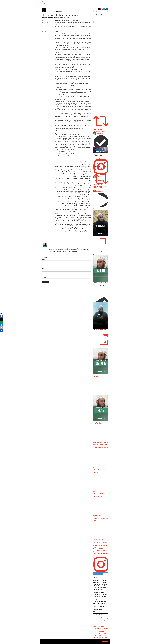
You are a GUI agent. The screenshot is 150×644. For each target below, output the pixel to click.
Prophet (99, 630)
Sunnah (99, 635)
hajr (99, 622)
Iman (101, 622)
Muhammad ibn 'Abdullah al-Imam (47, 17)
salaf (105, 631)
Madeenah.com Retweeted (99, 131)
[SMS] (1, 324)
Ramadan (95, 631)
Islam (46, 29)
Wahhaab (106, 637)
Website (44, 277)
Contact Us (104, 580)
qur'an (102, 629)
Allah (94, 618)
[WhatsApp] (1, 322)
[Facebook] (1, 316)
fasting (103, 620)
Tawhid (99, 637)
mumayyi (103, 628)
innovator (103, 622)
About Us (103, 598)
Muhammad (99, 628)
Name (43, 268)
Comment (44, 259)
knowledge (104, 624)
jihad (50, 29)
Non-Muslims (56, 17)
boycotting (106, 618)
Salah (105, 633)
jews (48, 29)
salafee (94, 633)
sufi (96, 635)
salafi (98, 633)
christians (43, 29)
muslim (106, 628)
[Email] (1, 327)
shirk (94, 635)
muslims (43, 31)
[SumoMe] (1, 330)
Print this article (45, 24)
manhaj (102, 626)
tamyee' (105, 635)
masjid (94, 628)
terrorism (46, 31)
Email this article (46, 22)
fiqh (105, 620)
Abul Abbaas (67, 17)
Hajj (97, 622)
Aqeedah (97, 618)
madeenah (94, 626)
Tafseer (102, 635)
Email (43, 272)
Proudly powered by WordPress (47, 642)
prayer (94, 630)
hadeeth (94, 622)
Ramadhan (101, 631)
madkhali (98, 626)
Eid (100, 620)
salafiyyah (102, 633)
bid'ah (101, 618)
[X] (1, 319)
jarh (98, 624)
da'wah (95, 620)
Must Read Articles (44, 10)
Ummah (49, 31)
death (99, 620)
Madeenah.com (100, 133)
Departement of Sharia (99, 603)
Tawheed (95, 637)
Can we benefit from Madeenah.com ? (64, 11)
